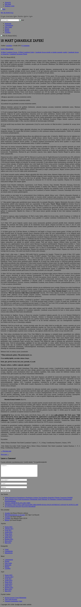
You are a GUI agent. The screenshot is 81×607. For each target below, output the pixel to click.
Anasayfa (8, 2)
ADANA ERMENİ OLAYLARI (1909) (17, 503)
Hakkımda (8, 23)
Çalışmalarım (9, 25)
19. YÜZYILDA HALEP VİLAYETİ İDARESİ (20, 506)
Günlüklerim (9, 551)
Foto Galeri (8, 27)
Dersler (7, 29)
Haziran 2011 (9, 539)
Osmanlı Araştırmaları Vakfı (13, 601)
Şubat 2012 (8, 537)
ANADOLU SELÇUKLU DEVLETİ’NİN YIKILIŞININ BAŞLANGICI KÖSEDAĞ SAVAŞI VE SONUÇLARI (41, 504)
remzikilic (9, 45)
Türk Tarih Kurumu (11, 599)
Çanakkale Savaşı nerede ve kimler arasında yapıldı (51, 52)
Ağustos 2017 (9, 528)
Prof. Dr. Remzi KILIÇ (7, 13)
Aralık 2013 (8, 535)
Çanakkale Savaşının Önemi (18, 54)
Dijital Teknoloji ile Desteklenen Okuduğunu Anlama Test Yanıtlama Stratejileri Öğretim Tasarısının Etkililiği (39, 497)
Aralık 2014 (8, 532)
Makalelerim (9, 49)
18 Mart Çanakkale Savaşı (9, 52)
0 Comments (25, 45)
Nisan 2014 (8, 534)
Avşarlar (7, 513)
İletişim (7, 30)
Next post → (5, 454)
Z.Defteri (7, 32)
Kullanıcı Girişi (9, 6)
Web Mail (8, 4)
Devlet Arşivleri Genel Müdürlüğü (15, 597)
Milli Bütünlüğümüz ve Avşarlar (15, 515)
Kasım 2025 (8, 527)
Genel (3, 49)
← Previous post (6, 451)
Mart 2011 (8, 543)
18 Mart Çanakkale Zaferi (26, 52)
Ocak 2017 (8, 530)
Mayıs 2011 (8, 541)
